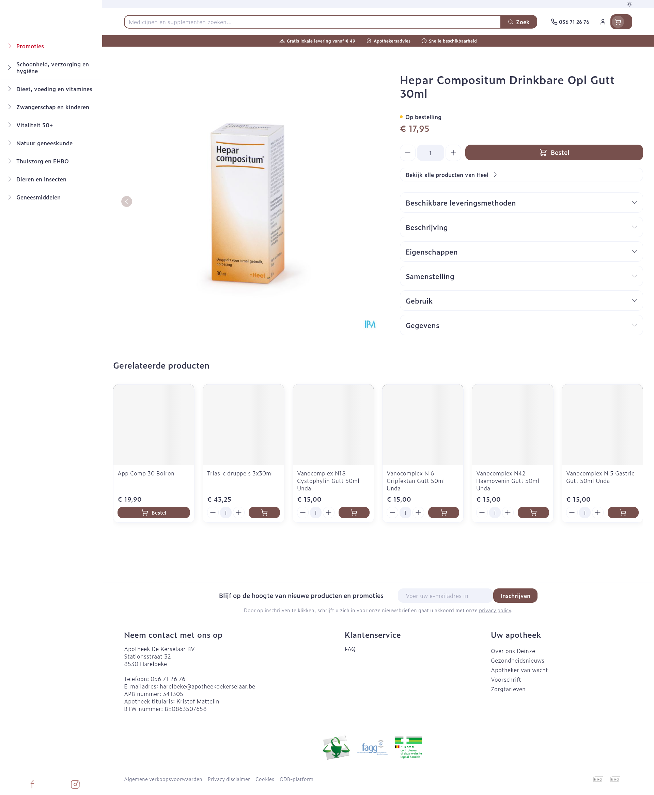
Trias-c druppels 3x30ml (240, 473)
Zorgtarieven (508, 689)
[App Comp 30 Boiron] (153, 425)
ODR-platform (296, 779)
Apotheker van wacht (519, 670)
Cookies (264, 779)
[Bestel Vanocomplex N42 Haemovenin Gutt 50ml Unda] (533, 512)
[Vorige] (126, 201)
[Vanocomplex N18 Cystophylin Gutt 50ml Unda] (333, 425)
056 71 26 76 (168, 679)
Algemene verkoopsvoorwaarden (163, 779)
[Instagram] (75, 784)
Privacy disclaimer (229, 779)
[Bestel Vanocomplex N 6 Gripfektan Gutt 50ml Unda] (443, 512)
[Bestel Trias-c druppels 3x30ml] (264, 512)
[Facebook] (32, 784)
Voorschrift (506, 679)
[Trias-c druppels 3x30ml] (243, 425)
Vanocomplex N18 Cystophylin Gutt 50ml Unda (328, 480)
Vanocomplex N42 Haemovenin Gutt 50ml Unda (507, 480)
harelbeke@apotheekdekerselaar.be (207, 686)
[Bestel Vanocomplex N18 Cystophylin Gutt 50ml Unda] (354, 512)
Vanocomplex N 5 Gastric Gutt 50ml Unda (600, 477)
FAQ (350, 648)
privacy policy (495, 610)
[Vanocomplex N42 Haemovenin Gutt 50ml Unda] (512, 425)
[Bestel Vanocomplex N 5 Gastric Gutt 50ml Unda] (623, 512)
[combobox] (312, 22)
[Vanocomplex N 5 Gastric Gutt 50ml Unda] (602, 425)
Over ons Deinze (513, 650)
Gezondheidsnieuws (517, 660)
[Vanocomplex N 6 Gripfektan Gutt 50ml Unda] (423, 425)
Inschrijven (515, 595)
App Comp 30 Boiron (146, 473)
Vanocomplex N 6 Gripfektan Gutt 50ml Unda (416, 480)
